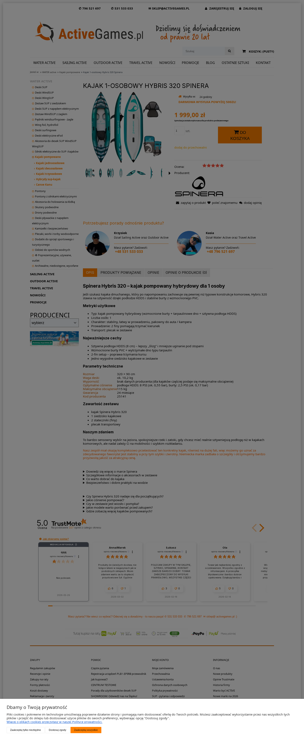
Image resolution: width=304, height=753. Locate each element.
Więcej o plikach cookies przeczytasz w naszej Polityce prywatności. (54, 722)
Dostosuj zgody (57, 730)
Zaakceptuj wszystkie (86, 730)
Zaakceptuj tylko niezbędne (25, 730)
